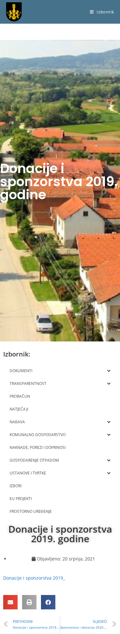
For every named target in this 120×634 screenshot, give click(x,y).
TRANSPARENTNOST (28, 383)
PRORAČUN (20, 396)
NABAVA (17, 422)
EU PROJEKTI (21, 498)
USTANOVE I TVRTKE (28, 473)
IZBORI (15, 486)
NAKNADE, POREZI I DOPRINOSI (38, 447)
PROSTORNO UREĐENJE (31, 511)
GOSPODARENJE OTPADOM (34, 460)
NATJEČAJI (19, 409)
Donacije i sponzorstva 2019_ (34, 578)
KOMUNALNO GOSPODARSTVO (38, 434)
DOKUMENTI (21, 370)
